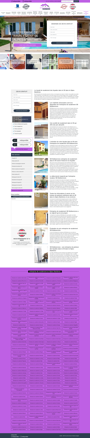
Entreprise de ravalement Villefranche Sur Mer (70, 302)
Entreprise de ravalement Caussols (36, 400)
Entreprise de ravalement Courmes (53, 389)
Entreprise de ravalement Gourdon (53, 375)
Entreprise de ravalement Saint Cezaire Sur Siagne (19, 339)
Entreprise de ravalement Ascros (36, 427)
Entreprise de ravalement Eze (70, 380)
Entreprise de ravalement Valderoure (19, 308)
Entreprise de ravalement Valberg (36, 294)
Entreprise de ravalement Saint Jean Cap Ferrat (36, 335)
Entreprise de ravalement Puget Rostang (19, 355)
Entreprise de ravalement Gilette (19, 377)
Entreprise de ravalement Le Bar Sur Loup (19, 424)
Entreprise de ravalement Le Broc (36, 409)
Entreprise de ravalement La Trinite (36, 311)
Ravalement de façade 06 (62, 13)
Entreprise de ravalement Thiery (70, 318)
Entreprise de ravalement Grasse (36, 375)
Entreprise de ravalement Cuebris (53, 385)
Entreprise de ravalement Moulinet (19, 363)
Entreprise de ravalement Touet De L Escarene (19, 318)
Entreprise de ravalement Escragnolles (19, 382)
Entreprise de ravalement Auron (53, 298)
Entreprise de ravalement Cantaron (53, 403)
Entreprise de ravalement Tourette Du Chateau (36, 315)
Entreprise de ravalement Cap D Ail (71, 403)
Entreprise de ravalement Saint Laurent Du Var (71, 332)
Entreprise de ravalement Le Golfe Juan (36, 284)
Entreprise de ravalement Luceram (36, 370)
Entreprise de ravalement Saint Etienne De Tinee (53, 335)
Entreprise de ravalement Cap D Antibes (53, 287)
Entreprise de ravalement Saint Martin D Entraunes (36, 332)
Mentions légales (75, 435)
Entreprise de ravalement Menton (70, 363)
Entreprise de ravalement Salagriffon (71, 325)
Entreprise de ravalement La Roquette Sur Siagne (53, 345)
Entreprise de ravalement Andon (70, 427)
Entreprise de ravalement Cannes (36, 406)
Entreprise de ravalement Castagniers (19, 403)
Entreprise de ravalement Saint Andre (19, 341)
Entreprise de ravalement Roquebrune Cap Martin (53, 348)
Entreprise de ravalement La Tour (53, 314)
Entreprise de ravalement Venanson (54, 305)
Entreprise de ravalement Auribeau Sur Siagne (70, 424)
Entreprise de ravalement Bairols (36, 424)
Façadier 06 (3, 13)
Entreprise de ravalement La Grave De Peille (36, 278)
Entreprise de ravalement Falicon (53, 380)
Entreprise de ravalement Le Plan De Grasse (19, 295)
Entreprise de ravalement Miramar (70, 287)
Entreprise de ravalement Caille (54, 406)
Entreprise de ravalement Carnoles (71, 283)
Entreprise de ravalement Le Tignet (53, 318)
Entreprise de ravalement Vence (36, 305)
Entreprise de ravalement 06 (86, 13)
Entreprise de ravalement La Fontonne (53, 280)
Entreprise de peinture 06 (29, 13)
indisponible (16, 1)
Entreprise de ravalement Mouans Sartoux (53, 364)
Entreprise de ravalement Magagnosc (70, 280)
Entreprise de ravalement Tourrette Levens (71, 311)
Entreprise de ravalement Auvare (53, 424)
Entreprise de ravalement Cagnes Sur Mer (70, 406)
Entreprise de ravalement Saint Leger (53, 331)
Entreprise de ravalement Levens (70, 370)
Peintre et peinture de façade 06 (35, 13)
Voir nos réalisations (27, 45)
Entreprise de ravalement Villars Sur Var (19, 305)
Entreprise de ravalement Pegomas (19, 360)
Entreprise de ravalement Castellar (70, 400)
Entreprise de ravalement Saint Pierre (53, 429)
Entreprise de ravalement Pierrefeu (36, 355)
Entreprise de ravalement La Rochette (70, 429)
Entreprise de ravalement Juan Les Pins (19, 284)
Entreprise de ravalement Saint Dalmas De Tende (53, 295)
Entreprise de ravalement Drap (71, 382)
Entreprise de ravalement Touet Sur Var (71, 315)
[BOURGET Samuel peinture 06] (45, 6)
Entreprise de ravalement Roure (71, 341)
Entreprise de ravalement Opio (36, 360)
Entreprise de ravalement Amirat (19, 429)
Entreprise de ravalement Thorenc (36, 290)
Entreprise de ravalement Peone (19, 358)
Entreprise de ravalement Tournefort (19, 314)
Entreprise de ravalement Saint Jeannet (19, 335)
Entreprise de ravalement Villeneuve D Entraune (53, 302)
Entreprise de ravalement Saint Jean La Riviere (71, 278)
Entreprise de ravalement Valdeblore (36, 308)
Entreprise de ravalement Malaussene (19, 370)
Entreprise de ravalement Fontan (19, 380)
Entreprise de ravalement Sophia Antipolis (36, 287)
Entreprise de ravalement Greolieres (19, 375)
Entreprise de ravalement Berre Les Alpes (71, 417)
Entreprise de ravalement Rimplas (19, 351)
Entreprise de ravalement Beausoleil (54, 420)
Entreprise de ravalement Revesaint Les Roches (54, 352)
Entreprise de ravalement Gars (71, 377)
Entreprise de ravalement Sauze (19, 325)
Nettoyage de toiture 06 (56, 13)
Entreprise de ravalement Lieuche (53, 370)
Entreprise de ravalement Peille (71, 358)
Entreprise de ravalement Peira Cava (71, 294)
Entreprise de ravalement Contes (36, 389)
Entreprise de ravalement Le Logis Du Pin (19, 291)
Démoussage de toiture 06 (79, 13)
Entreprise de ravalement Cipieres (36, 396)
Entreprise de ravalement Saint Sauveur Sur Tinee (36, 328)
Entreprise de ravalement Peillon (53, 358)
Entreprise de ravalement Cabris (19, 409)
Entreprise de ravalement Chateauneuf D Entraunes (53, 397)
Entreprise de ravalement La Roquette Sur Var (36, 345)
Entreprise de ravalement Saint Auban (53, 338)
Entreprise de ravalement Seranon (36, 325)
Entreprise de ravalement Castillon (53, 400)
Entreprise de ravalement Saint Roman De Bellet (36, 298)
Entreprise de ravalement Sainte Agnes (36, 341)
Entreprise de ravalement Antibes (53, 427)
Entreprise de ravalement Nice (53, 360)
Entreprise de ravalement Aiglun (36, 429)
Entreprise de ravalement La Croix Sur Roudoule (70, 386)
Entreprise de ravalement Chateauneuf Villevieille (70, 397)
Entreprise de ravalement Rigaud (36, 351)
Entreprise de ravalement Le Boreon (54, 290)
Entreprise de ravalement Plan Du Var (19, 280)
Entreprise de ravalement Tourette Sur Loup (53, 311)
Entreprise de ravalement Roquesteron (19, 348)
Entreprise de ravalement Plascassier (53, 277)
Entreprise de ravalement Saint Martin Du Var (19, 332)
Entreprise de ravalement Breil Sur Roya (70, 410)
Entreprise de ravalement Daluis (36, 385)
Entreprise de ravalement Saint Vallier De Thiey (19, 328)
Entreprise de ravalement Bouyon (19, 413)
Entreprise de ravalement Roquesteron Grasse (70, 345)
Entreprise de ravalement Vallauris (70, 305)
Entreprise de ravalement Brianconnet (53, 409)
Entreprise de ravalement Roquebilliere (70, 348)
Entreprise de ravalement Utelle (71, 308)
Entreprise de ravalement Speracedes (36, 322)
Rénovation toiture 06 (8, 13)
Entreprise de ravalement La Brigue (19, 301)
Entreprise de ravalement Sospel (53, 322)
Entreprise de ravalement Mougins (36, 363)
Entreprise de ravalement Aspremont (19, 427)
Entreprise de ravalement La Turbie (19, 311)
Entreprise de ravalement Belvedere (36, 420)
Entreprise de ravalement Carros (36, 403)
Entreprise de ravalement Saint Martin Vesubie (70, 328)
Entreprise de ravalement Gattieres (53, 377)
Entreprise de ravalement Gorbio (70, 375)
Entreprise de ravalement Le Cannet (19, 406)
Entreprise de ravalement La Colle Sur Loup (53, 393)
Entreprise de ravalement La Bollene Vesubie (54, 413)
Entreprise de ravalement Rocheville (36, 280)
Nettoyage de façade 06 (68, 13)
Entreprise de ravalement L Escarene (36, 382)
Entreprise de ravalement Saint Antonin (70, 338)
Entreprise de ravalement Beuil (54, 416)
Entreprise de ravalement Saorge (53, 325)
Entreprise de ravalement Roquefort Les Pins (36, 348)
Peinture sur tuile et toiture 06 (40, 13)
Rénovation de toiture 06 (14, 13)
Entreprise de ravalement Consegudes (70, 389)
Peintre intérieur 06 (51, 13)
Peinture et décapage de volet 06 (23, 13)
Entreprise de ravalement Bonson (36, 413)
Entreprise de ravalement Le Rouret (54, 341)
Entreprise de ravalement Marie (53, 367)
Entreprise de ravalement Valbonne (53, 308)
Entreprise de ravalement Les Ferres (36, 380)
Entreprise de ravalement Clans (19, 396)
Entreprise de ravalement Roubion (19, 344)
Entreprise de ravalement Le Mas (36, 367)
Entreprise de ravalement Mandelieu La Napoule (71, 368)
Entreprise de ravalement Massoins (19, 367)
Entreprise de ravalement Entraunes (54, 382)
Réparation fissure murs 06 (46, 13)
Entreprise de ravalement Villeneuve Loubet (36, 302)
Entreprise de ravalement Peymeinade (70, 355)
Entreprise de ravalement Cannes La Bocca (19, 287)
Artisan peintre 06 (19, 13)
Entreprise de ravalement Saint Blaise (36, 338)
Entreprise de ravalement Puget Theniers (71, 352)
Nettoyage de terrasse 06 (74, 13)
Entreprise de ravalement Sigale (71, 322)
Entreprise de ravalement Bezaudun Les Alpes (36, 417)
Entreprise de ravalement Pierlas (53, 355)
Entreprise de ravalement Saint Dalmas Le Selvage (70, 335)
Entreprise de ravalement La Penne (36, 358)
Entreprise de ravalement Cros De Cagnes (53, 284)
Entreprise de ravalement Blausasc (71, 413)
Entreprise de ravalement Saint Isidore (19, 277)
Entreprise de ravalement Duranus (19, 385)
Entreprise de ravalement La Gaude (36, 377)
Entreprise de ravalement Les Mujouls (70, 360)
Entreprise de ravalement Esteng (70, 290)
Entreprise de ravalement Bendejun (19, 420)
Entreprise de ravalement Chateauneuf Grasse (19, 400)
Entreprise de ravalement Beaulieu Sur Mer (70, 420)
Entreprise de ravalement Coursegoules (19, 389)
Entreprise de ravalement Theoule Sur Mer (19, 322)
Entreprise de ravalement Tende (71, 298)
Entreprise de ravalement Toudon (36, 318)
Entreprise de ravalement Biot (19, 416)
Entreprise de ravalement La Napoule (19, 298)
